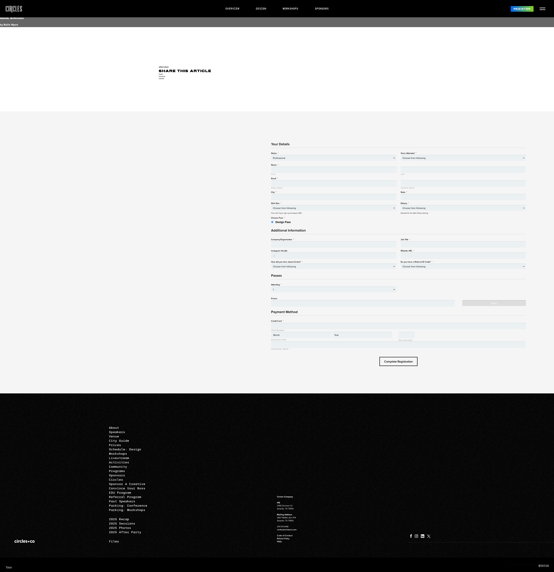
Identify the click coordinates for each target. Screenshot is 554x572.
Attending (276, 284)
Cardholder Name (280, 349)
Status (275, 153)
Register (522, 9)
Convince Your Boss (127, 488)
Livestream (119, 458)
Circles (116, 479)
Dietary (405, 203)
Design (261, 8)
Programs (117, 471)
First (273, 174)
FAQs (279, 541)
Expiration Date (279, 340)
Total (9, 567)
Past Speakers (122, 501)
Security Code (405, 340)
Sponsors (322, 8)
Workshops (290, 8)
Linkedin (161, 78)
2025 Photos (120, 528)
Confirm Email (407, 188)
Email (274, 178)
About (114, 427)
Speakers (117, 432)
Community (118, 466)
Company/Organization (282, 239)
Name (274, 165)
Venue (114, 436)
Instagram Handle (279, 250)
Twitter (161, 74)
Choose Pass (278, 218)
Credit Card (277, 321)
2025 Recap (119, 519)
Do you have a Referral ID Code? (416, 262)
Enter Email (276, 188)
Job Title (405, 239)
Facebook (162, 76)
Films (114, 541)
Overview (232, 8)
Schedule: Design (125, 449)
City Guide (119, 440)
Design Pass (283, 222)
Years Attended (408, 153)
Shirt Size (276, 203)
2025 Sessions (122, 523)
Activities (119, 462)
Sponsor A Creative (127, 484)
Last (403, 174)
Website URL (407, 250)
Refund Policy (283, 538)
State (404, 192)
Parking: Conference (128, 505)
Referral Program (125, 497)
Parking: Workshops (127, 510)
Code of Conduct (284, 535)
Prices (115, 445)
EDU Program (120, 492)
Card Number (277, 330)
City (273, 192)
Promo (274, 298)
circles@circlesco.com (287, 529)
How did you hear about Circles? (286, 262)
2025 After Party (125, 532)
